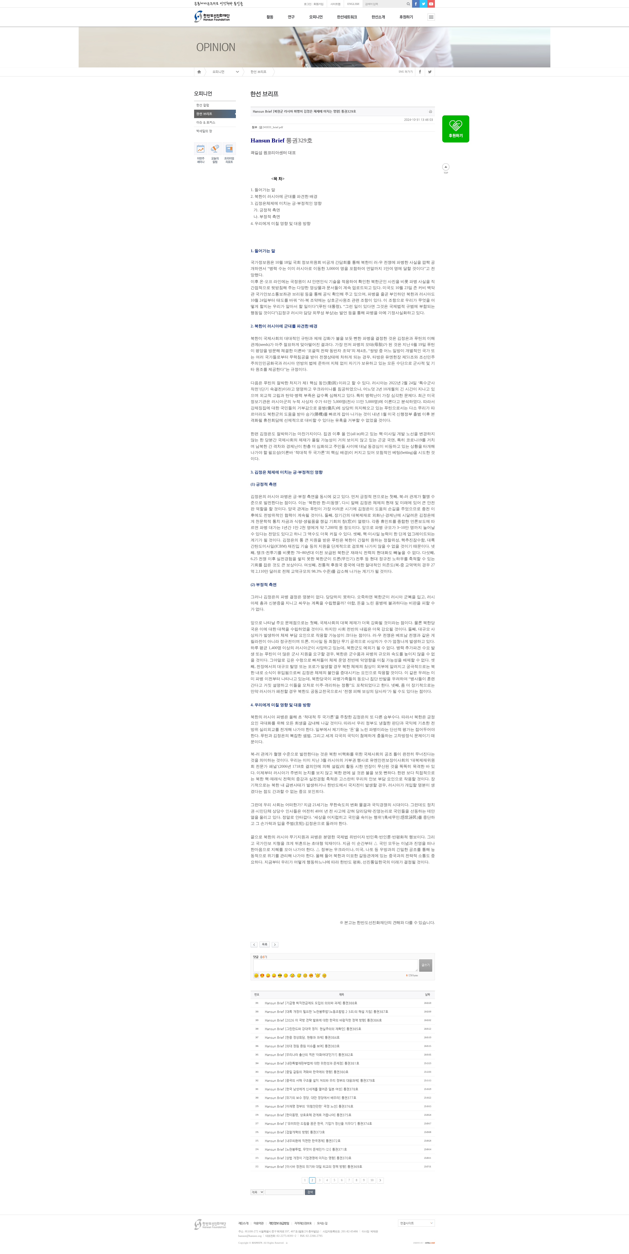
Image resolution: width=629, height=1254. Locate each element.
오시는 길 (322, 1223)
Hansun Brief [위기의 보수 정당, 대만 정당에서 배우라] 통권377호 (310, 1098)
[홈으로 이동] (199, 71)
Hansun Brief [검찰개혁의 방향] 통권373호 (295, 1132)
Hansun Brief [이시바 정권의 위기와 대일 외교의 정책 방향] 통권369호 (313, 1166)
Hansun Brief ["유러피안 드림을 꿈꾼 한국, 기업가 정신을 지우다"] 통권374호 (318, 1123)
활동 (270, 20)
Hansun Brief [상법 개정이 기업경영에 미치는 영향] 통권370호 (308, 1158)
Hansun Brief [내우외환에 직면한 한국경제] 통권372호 (303, 1141)
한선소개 (378, 20)
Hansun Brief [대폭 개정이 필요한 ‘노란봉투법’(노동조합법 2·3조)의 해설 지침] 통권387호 (326, 1011)
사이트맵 (335, 3)
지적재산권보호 (303, 1223)
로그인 (307, 3)
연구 (291, 20)
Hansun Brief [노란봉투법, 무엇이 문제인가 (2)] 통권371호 (306, 1149)
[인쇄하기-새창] (430, 111)
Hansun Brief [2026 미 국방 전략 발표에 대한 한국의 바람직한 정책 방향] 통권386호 (323, 1020)
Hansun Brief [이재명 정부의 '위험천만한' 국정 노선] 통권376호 (309, 1106)
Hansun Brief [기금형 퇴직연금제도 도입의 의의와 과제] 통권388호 (311, 1003)
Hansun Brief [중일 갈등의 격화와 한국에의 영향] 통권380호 (306, 1072)
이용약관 (258, 1223)
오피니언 (316, 20)
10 (372, 1180)
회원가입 (318, 3)
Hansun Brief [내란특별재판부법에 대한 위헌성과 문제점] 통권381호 (312, 1063)
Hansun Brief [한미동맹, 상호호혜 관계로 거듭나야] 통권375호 (308, 1115)
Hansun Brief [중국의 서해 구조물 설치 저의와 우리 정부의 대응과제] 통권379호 (320, 1080)
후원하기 (406, 20)
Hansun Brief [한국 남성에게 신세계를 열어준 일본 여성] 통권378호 (311, 1089)
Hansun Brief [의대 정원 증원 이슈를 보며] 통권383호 (302, 1046)
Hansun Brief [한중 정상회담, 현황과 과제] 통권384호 (302, 1037)
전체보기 (427, 20)
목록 (264, 944)
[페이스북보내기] (420, 71)
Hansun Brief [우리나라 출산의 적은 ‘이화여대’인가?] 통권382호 (309, 1054)
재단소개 (243, 1223)
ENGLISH (353, 3)
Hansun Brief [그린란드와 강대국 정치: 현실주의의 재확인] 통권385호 (313, 1029)
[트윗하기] (430, 71)
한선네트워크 (347, 20)
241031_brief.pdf (273, 127)
